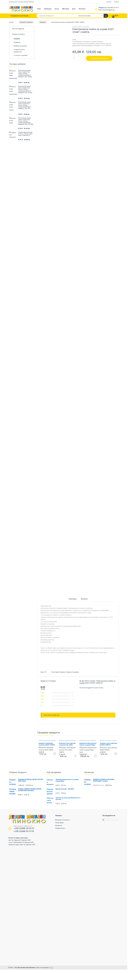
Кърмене (43, 22)
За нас (57, 9)
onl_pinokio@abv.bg (108, 10)
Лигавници (17, 42)
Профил (116, 2)
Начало (11, 22)
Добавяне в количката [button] (73, 755)
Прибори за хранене (44, 740)
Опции (54, 753)
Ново (39, 9)
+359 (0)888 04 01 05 (23, 831)
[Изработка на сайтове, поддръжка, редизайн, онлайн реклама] (52, 967)
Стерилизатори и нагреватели (19, 51)
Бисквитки (58, 825)
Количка (108, 2)
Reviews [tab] (84, 599)
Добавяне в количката (100, 58)
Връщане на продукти (62, 820)
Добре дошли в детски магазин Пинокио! (21, 2)
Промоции (47, 9)
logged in (90, 687)
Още (95, 755)
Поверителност (60, 828)
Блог (73, 9)
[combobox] (57, 16)
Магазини (65, 9)
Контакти (82, 9)
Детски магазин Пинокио (26, 967)
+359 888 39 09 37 (113, 7)
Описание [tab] (72, 599)
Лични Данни (59, 822)
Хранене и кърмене (26, 22)
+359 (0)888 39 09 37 (23, 828)
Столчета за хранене (20, 55)
